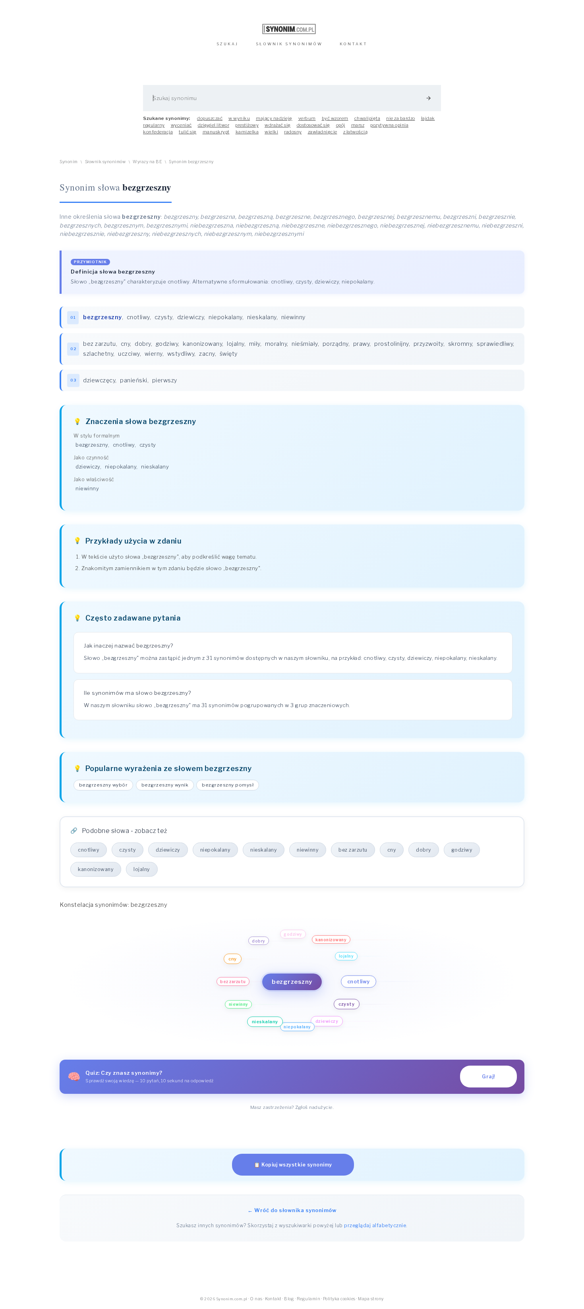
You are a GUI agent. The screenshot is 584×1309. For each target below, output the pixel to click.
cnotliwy (138, 317)
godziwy (167, 343)
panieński (133, 380)
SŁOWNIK (289, 44)
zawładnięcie (322, 132)
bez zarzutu (99, 343)
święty (229, 353)
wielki (271, 132)
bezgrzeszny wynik (165, 785)
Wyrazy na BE (147, 161)
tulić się (188, 132)
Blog (289, 1298)
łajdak (428, 118)
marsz (358, 125)
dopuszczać (209, 118)
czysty (163, 317)
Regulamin (309, 1298)
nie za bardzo (400, 118)
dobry (143, 343)
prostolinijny (391, 343)
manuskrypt (216, 132)
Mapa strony (371, 1298)
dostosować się (313, 125)
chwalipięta (367, 118)
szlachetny (98, 353)
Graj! (488, 1077)
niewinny (293, 317)
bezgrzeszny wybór (103, 785)
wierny (153, 353)
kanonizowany (202, 343)
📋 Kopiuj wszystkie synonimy (293, 1165)
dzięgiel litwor (214, 125)
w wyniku (239, 118)
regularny (154, 125)
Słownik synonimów (105, 161)
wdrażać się (278, 125)
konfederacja (158, 132)
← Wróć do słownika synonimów (292, 1210)
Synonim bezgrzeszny (191, 161)
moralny (276, 343)
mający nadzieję (274, 118)
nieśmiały (305, 343)
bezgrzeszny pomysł (227, 785)
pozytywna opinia (389, 125)
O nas (256, 1298)
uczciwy (129, 353)
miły (254, 343)
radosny (293, 132)
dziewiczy (190, 317)
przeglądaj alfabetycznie (375, 1225)
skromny (460, 343)
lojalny (235, 343)
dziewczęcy (99, 380)
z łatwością (355, 132)
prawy (361, 343)
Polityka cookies (339, 1298)
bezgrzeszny (91, 444)
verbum (307, 118)
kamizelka (247, 132)
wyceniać (181, 125)
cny (125, 343)
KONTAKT (353, 44)
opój (340, 125)
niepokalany (225, 317)
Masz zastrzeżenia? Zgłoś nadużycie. (292, 1107)
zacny (207, 353)
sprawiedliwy (495, 343)
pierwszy (164, 380)
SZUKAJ (227, 44)
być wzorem (335, 118)
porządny (335, 343)
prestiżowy (247, 125)
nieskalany (262, 317)
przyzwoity (428, 343)
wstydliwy (181, 353)
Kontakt (273, 1298)
